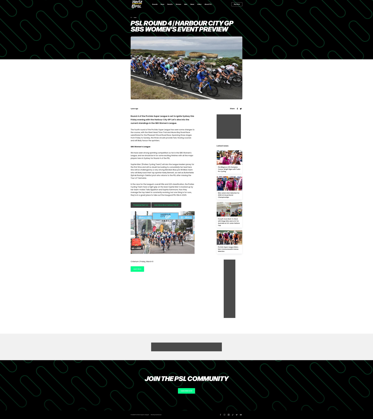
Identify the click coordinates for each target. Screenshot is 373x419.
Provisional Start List (140, 205)
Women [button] (178, 4)
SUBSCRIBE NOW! (186, 391)
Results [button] (170, 4)
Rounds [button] (155, 4)
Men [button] (185, 4)
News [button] (192, 4)
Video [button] (199, 4)
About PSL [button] (208, 4)
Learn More (137, 269)
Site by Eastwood (156, 414)
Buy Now (237, 4)
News (135, 17)
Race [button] (162, 4)
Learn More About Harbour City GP (166, 205)
